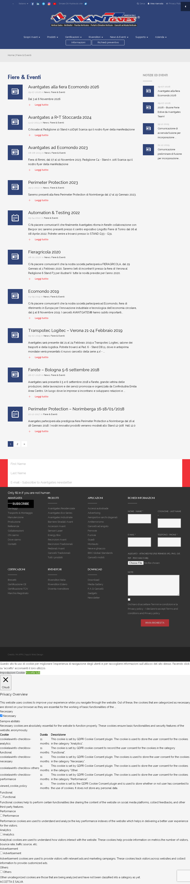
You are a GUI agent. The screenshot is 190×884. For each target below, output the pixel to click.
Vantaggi (13, 508)
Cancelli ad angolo (98, 526)
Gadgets (92, 593)
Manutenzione (16, 517)
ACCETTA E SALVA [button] (11, 881)
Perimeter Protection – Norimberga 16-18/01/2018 (76, 409)
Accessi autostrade (98, 508)
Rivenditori (95, 37)
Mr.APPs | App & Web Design (29, 654)
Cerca (142, 3)
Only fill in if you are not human (29, 493)
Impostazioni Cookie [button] (12, 672)
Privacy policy (135, 608)
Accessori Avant (56, 526)
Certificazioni (72, 37)
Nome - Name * (135, 511)
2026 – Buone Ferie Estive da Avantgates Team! (169, 112)
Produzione (14, 521)
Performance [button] (8, 811)
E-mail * (132, 534)
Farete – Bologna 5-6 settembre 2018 (63, 370)
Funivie (92, 535)
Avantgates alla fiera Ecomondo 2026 (63, 87)
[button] (21, 3)
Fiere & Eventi (58, 92)
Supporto (140, 37)
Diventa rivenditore (58, 588)
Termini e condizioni (162, 604)
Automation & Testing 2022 (54, 212)
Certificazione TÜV (18, 588)
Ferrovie (92, 530)
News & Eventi (118, 37)
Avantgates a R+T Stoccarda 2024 (59, 117)
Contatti (12, 544)
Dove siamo (14, 539)
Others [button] (4, 867)
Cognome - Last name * (169, 513)
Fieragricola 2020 (44, 252)
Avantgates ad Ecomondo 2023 (58, 147)
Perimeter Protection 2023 (53, 182)
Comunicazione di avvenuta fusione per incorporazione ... (169, 133)
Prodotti (51, 37)
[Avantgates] (95, 21)
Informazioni (78, 42)
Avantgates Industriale (60, 517)
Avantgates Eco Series (60, 512)
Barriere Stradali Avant (60, 521)
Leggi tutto (38, 105)
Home (11, 55)
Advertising (94, 512)
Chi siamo (13, 535)
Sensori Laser (55, 530)
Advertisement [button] (9, 848)
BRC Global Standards (100, 553)
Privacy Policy (175, 3)
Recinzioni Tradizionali (60, 544)
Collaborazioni (16, 530)
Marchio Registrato (18, 593)
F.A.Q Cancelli (96, 588)
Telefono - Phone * (168, 534)
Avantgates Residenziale (61, 508)
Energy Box (54, 535)
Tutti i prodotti (55, 557)
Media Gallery (95, 584)
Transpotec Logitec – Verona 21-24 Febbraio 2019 (75, 330)
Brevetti (12, 579)
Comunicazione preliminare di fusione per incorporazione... (170, 154)
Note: (131, 572)
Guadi (91, 539)
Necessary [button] (6, 711)
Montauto (93, 544)
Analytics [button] (5, 830)
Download (93, 579)
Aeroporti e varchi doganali (102, 517)
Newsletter (94, 597)
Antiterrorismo (96, 521)
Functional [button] (6, 792)
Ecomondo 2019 (43, 291)
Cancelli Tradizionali (59, 553)
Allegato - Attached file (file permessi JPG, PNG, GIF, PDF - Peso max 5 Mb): (154, 555)
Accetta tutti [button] (33, 672)
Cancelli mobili (96, 557)
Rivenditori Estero (57, 584)
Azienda (160, 37)
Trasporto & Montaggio (20, 512)
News (47, 92)
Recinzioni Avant (57, 539)
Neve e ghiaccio (96, 548)
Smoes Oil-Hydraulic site (71, 3)
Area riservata (156, 3)
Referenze (13, 526)
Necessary (9, 715)
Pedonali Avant (56, 548)
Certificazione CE (17, 584)
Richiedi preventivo (108, 42)
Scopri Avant (31, 37)
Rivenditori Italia (56, 579)
